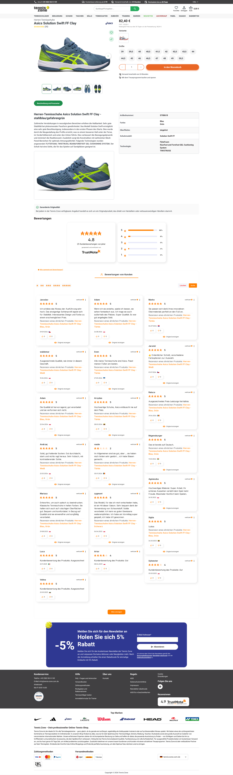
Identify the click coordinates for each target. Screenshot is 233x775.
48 (165, 59)
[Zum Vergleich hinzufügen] (111, 39)
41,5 (159, 52)
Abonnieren (159, 647)
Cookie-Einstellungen (160, 675)
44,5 (124, 59)
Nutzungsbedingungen (144, 655)
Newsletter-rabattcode (160, 655)
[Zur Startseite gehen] (41, 9)
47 (158, 59)
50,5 (182, 59)
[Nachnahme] (38, 764)
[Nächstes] (108, 56)
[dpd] (79, 757)
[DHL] (89, 757)
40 (140, 52)
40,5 (149, 52)
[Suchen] (134, 8)
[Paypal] (57, 757)
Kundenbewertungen (91, 244)
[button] (38, 270)
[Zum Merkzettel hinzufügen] (111, 32)
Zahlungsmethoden (82, 685)
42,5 (176, 52)
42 (167, 52)
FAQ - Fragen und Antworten (86, 678)
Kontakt (106, 678)
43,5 (185, 52)
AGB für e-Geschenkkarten (140, 692)
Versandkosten (81, 682)
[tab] (48, 103)
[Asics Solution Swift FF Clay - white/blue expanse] (124, 38)
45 (133, 59)
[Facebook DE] (160, 686)
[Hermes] (99, 757)
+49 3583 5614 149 (49, 2)
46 (140, 59)
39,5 (132, 52)
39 (123, 52)
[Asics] (109, 23)
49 (173, 59)
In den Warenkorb (172, 67)
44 (194, 52)
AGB (132, 678)
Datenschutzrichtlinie (144, 657)
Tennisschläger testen (83, 695)
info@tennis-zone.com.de (49, 681)
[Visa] (38, 757)
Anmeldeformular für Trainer (85, 698)
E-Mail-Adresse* (144, 635)
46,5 (149, 59)
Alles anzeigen (116, 612)
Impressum (134, 685)
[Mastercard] (48, 757)
